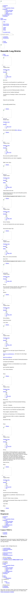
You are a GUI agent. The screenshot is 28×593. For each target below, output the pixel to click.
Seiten (4, 28)
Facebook (5, 532)
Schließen (12, 591)
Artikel (4, 27)
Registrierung (6, 37)
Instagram (5, 533)
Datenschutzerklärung (7, 549)
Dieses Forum (6, 25)
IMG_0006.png (18, 130)
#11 (6, 447)
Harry (4, 54)
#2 (6, 127)
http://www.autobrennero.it (8, 353)
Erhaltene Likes (6, 69)
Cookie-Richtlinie (6, 548)
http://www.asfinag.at (7, 357)
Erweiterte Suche (6, 32)
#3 (6, 153)
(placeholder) (8, 578)
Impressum (5, 550)
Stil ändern (5, 558)
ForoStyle (9, 557)
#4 (6, 188)
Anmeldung (5, 36)
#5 (6, 219)
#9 (6, 346)
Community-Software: (13, 559)
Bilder (4, 182)
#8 (6, 315)
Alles (4, 21)
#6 (6, 254)
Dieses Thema (3, 19)
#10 (6, 397)
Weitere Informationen (5, 591)
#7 (6, 282)
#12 (6, 488)
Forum (4, 29)
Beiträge (5, 72)
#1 (6, 77)
